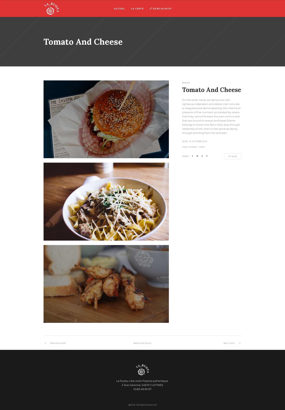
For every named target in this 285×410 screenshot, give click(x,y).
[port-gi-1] (106, 321)
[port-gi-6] (106, 239)
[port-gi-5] (106, 157)
